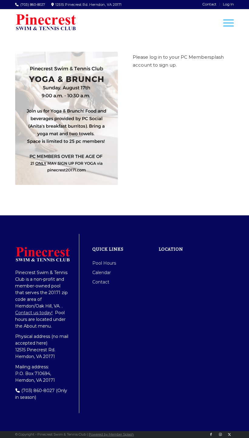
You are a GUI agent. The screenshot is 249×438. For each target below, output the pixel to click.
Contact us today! (34, 312)
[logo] (45, 22)
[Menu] (225, 22)
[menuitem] (209, 4)
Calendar (101, 272)
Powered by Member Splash (111, 434)
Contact (100, 282)
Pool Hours (104, 263)
